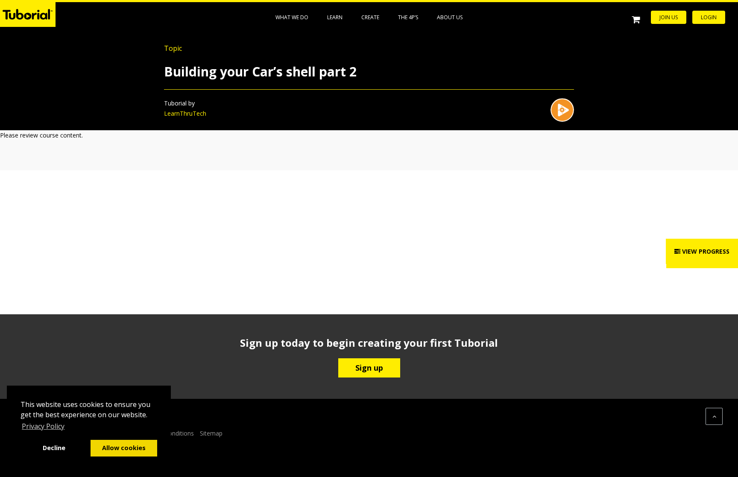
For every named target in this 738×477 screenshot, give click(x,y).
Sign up (369, 368)
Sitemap (211, 433)
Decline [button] (54, 448)
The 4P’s (408, 17)
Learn (335, 17)
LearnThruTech (185, 113)
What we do (291, 17)
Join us (668, 17)
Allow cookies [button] (124, 448)
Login (709, 17)
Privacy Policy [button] (43, 426)
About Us (450, 17)
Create (370, 17)
